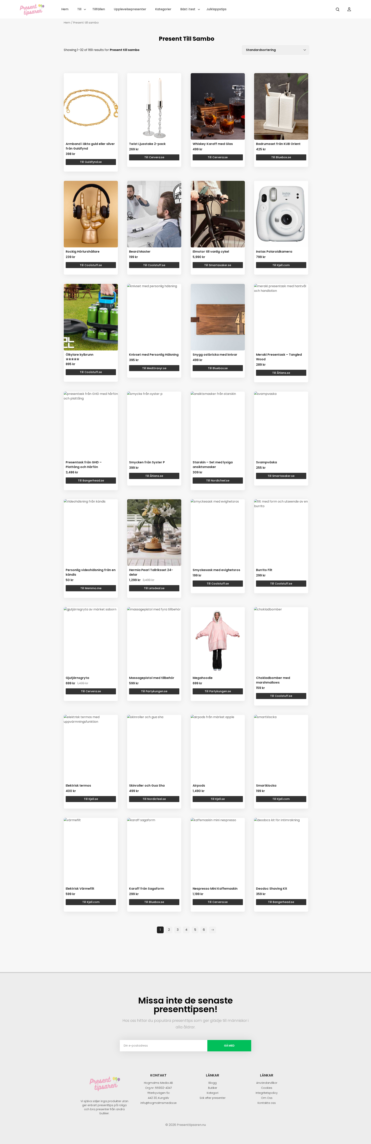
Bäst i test (187, 9)
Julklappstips (216, 9)
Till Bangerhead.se (91, 480)
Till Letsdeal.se (154, 588)
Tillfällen (98, 9)
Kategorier (163, 9)
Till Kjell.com (281, 265)
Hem (64, 9)
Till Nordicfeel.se (217, 480)
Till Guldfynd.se (91, 162)
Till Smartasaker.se (217, 265)
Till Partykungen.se (154, 691)
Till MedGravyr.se (154, 368)
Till (79, 9)
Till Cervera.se (154, 157)
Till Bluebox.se (281, 157)
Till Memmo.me (90, 588)
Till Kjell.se (91, 799)
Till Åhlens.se (281, 373)
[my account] (349, 9)
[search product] (337, 9)
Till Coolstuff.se (91, 265)
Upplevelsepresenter (130, 9)
